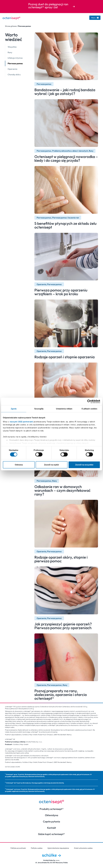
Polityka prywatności (18, 848)
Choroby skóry (14, 74)
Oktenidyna (51, 815)
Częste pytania (51, 821)
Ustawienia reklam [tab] (64, 409)
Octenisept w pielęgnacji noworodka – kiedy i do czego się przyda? (66, 158)
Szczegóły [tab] (38, 409)
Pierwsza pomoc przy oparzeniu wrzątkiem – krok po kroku (60, 292)
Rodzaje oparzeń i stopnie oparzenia (64, 357)
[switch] (38, 454)
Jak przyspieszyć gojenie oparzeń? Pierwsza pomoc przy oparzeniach (63, 626)
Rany (10, 52)
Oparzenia (12, 69)
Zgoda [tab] (13, 409)
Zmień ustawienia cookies (83, 848)
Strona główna (11, 26)
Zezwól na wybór (51, 465)
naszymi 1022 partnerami (21, 421)
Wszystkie (12, 47)
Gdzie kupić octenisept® (51, 834)
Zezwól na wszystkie (84, 465)
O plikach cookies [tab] (89, 409)
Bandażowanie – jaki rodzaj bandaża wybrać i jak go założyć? (64, 91)
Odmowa (19, 465)
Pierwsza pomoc (15, 63)
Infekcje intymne (15, 58)
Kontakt (51, 827)
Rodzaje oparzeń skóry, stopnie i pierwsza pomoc (61, 559)
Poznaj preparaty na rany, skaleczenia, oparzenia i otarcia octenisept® (60, 694)
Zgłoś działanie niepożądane (58, 848)
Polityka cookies (36, 848)
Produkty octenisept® (52, 808)
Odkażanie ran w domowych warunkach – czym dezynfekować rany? (62, 490)
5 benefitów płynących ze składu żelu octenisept (65, 225)
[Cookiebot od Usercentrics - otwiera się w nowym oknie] (89, 401)
